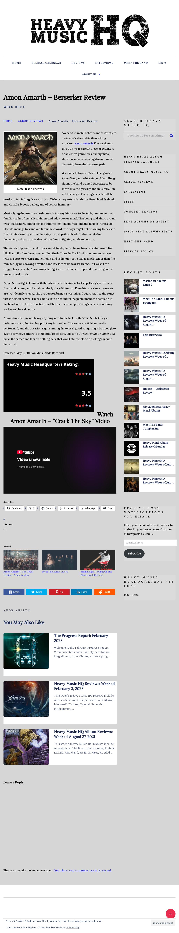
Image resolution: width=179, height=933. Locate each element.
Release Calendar (46, 62)
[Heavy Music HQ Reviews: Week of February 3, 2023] (26, 699)
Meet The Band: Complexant (153, 426)
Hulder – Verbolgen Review (156, 390)
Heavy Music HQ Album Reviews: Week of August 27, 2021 (83, 734)
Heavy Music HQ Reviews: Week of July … (158, 462)
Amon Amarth (83, 143)
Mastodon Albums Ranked (154, 282)
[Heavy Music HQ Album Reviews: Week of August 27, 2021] (26, 747)
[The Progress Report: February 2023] (26, 651)
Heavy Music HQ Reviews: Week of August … (154, 320)
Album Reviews (139, 181)
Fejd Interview (152, 334)
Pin (61, 592)
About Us (89, 74)
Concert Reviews (141, 211)
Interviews (104, 62)
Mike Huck (14, 107)
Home (16, 62)
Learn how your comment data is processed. (83, 870)
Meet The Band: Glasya (55, 571)
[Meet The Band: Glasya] (59, 560)
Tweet (39, 592)
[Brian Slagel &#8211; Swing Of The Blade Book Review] (97, 560)
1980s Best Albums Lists (148, 231)
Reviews (78, 62)
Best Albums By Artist (147, 221)
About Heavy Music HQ (146, 171)
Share (16, 592)
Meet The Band (136, 62)
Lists (162, 62)
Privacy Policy (139, 251)
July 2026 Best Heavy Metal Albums (156, 408)
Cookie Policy (72, 927)
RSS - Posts (131, 595)
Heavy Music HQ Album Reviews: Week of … (158, 354)
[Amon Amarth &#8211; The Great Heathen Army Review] (20, 560)
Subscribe (134, 553)
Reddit (106, 592)
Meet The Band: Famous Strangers (158, 300)
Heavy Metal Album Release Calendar (155, 444)
